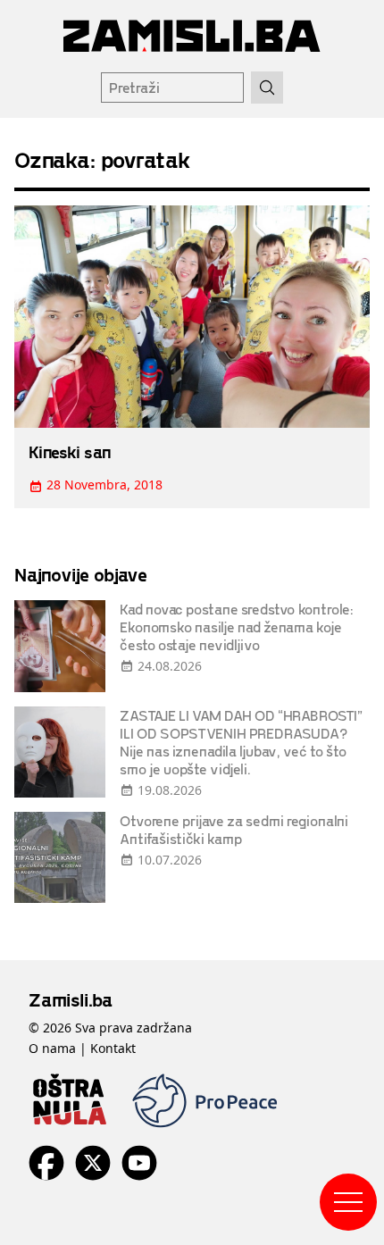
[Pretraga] (267, 87)
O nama (52, 1048)
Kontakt (113, 1048)
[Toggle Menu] (348, 1202)
